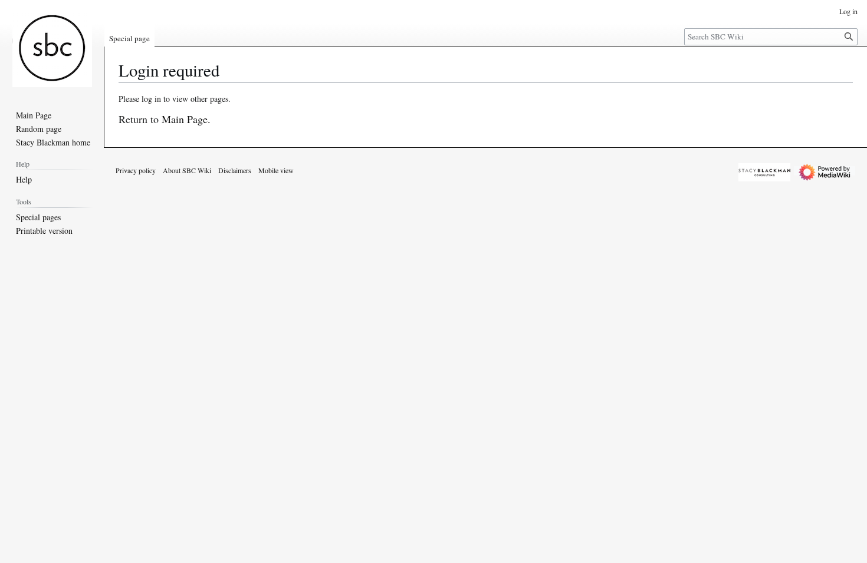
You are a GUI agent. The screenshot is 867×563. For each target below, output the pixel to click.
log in (151, 98)
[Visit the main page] (52, 47)
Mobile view (276, 170)
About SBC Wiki (187, 170)
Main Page (185, 119)
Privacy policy (136, 170)
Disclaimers (234, 170)
